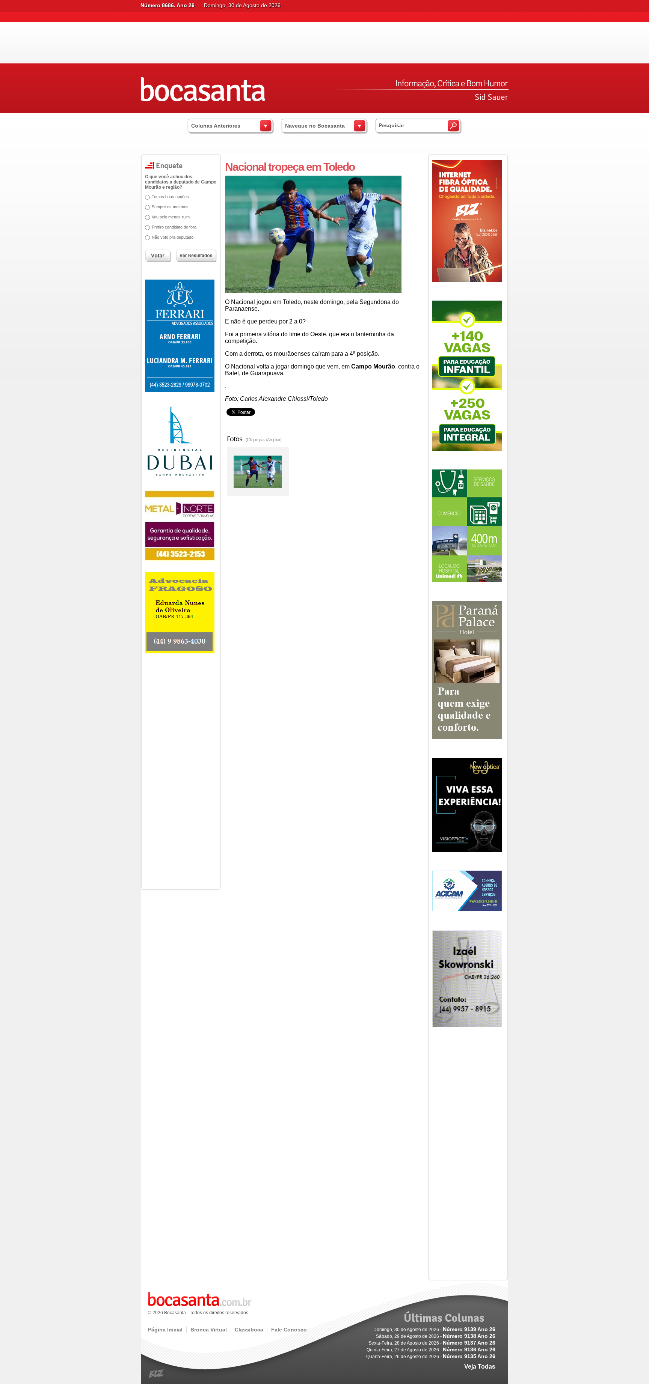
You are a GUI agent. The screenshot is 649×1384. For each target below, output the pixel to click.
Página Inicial (165, 1330)
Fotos (254, 438)
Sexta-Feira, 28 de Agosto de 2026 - (431, 1343)
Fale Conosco (289, 1330)
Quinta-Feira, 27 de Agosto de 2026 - (431, 1349)
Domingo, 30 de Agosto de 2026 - (434, 1329)
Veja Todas (479, 1366)
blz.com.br (156, 1374)
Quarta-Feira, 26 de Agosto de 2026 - (430, 1356)
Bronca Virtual (208, 1330)
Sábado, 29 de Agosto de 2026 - (435, 1336)
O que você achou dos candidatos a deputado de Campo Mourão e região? (180, 182)
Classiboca (249, 1330)
